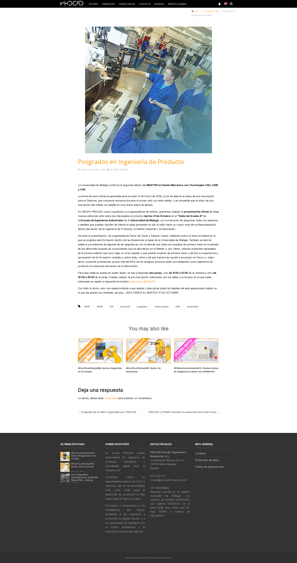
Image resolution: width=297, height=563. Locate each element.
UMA (178, 306)
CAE (111, 306)
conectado (111, 398)
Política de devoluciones (209, 466)
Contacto (145, 3)
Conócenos (179, 11)
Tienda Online (127, 3)
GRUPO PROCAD (120, 169)
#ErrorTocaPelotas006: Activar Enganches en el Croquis (83, 456)
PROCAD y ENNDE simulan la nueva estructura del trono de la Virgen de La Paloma (198, 412)
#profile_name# (177, 3)
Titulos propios (161, 306)
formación (125, 306)
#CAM (100, 306)
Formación (108, 3)
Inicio (196, 11)
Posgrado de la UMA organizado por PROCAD (108, 412)
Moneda (159, 3)
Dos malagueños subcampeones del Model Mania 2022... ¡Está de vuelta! (84, 478)
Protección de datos (207, 460)
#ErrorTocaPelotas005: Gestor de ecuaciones (83, 465)
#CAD (87, 306)
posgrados (142, 306)
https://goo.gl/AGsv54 (143, 281)
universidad (192, 306)
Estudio (93, 3)
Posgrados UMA (211, 11)
